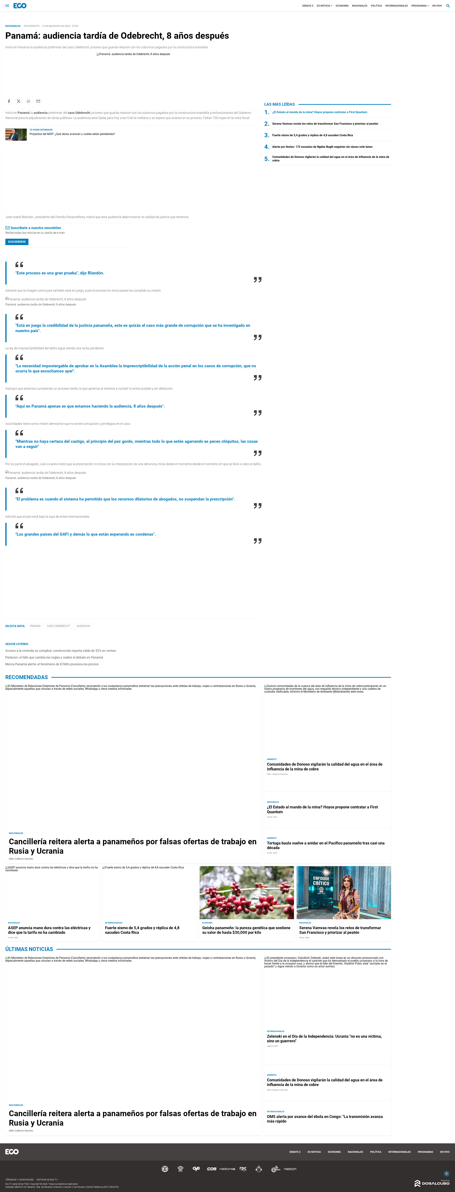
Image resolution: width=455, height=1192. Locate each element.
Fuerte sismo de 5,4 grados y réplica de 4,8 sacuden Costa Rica (312, 135)
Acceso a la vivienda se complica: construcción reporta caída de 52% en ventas (60, 650)
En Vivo (437, 5)
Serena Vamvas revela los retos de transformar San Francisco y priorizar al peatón (325, 123)
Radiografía (32, 26)
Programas (419, 5)
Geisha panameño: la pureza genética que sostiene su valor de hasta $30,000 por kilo (246, 930)
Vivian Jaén (272, 817)
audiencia (83, 626)
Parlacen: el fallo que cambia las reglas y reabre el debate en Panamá (54, 657)
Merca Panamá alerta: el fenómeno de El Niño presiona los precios (52, 664)
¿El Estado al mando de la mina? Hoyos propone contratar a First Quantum (319, 112)
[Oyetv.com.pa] (196, 1171)
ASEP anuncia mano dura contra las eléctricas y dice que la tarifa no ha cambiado (49, 930)
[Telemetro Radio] (274, 1171)
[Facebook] (9, 101)
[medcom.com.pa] (290, 1171)
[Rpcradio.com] (243, 1171)
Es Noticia (323, 5)
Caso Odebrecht (58, 626)
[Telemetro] (165, 1171)
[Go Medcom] (227, 1171)
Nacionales (359, 5)
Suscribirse (17, 241)
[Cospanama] (212, 1171)
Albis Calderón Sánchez (21, 858)
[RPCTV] (180, 1171)
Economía (342, 5)
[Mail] (38, 101)
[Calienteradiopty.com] (259, 1171)
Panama (35, 626)
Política (376, 5)
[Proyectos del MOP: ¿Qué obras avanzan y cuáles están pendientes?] (16, 139)
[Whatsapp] (28, 101)
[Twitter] (18, 101)
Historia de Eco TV (47, 1179)
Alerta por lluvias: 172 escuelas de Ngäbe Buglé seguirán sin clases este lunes (322, 146)
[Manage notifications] (446, 1173)
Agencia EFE (272, 1046)
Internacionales (397, 5)
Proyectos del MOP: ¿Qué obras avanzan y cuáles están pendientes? (72, 134)
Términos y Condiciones (19, 1179)
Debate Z (307, 5)
